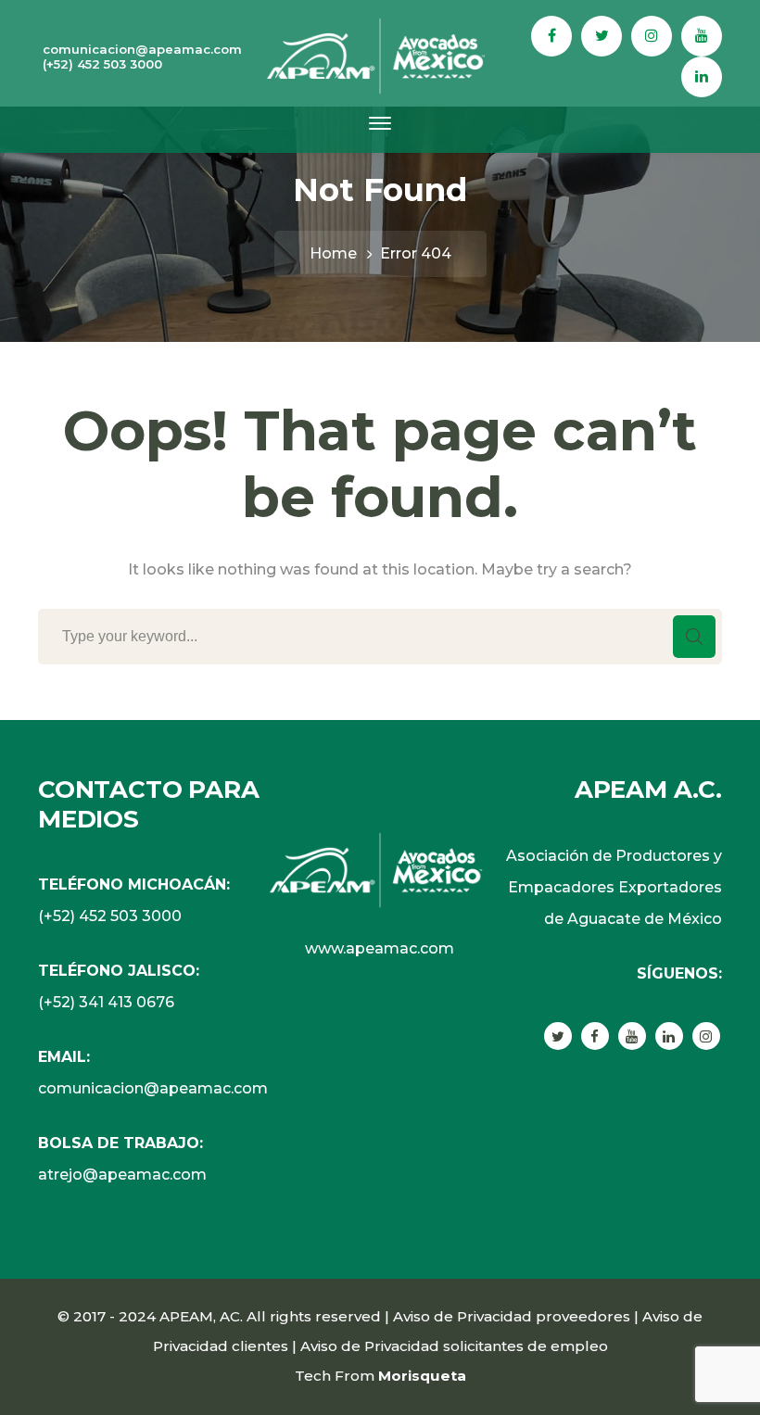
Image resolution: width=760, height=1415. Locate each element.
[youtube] (632, 1036)
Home (333, 253)
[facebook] (595, 1036)
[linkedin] (669, 1036)
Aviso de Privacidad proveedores (511, 1316)
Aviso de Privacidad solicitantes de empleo (454, 1346)
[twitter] (558, 1036)
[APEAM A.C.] (380, 55)
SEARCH (694, 636)
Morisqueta (422, 1375)
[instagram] (706, 1036)
